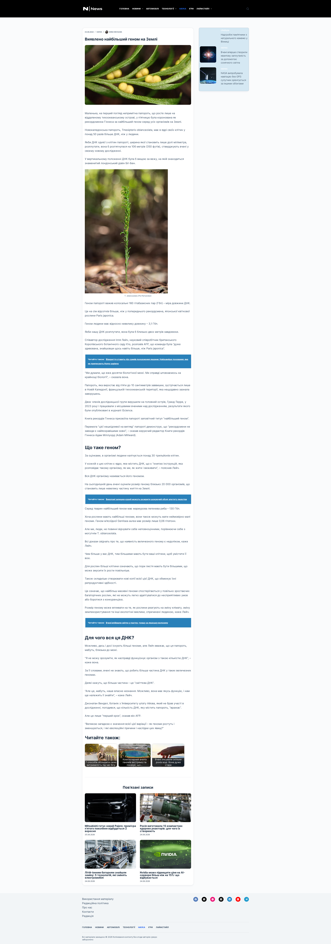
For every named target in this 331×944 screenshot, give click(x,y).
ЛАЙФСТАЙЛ (203, 8)
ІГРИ (191, 8)
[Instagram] (212, 899)
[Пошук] (248, 9)
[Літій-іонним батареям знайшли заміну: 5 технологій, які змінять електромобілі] (110, 854)
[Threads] (221, 899)
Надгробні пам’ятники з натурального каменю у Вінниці (234, 38)
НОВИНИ (136, 8)
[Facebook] (195, 899)
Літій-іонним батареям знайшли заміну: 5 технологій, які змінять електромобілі (106, 875)
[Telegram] (246, 899)
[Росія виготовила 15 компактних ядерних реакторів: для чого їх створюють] (165, 807)
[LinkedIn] (229, 899)
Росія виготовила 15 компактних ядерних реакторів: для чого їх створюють (161, 828)
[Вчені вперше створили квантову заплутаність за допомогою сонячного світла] (208, 54)
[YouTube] (238, 899)
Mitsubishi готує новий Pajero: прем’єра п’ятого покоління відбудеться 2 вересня (110, 828)
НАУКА (182, 8)
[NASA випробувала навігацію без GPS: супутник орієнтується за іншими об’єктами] (208, 75)
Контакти (88, 911)
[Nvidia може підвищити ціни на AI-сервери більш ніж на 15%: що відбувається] (165, 854)
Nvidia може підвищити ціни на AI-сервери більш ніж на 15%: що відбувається (162, 875)
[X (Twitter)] (204, 899)
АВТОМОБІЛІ (152, 8)
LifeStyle (225, 30)
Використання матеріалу (98, 899)
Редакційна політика (95, 903)
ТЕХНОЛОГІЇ (168, 8)
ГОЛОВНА (124, 8)
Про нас (87, 907)
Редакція (87, 916)
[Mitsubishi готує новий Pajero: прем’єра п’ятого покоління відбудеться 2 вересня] (110, 807)
